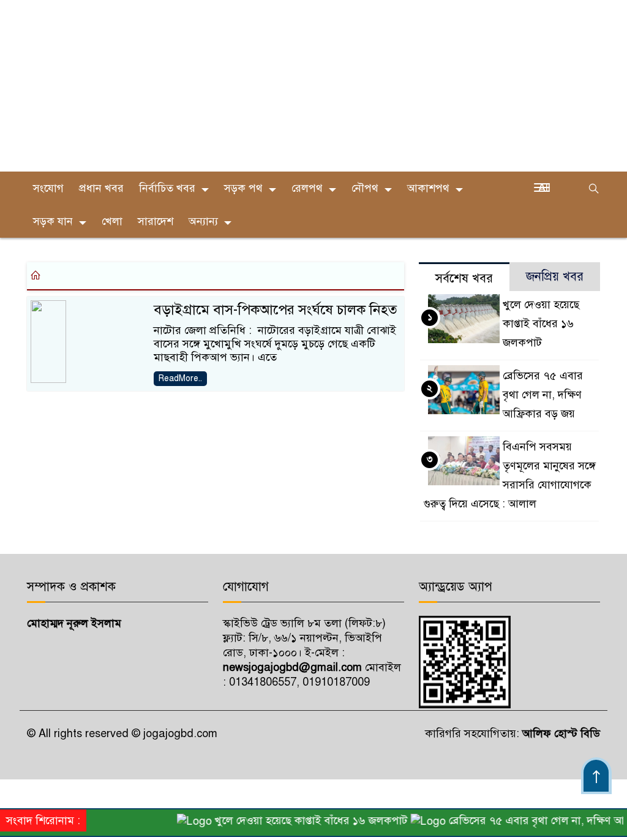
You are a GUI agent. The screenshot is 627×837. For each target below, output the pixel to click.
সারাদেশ (155, 221)
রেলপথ (307, 188)
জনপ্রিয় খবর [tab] (555, 276)
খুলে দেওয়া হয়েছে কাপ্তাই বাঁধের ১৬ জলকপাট (541, 323)
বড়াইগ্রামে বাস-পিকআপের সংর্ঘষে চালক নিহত (275, 310)
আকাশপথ (428, 188)
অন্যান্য (203, 221)
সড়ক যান (53, 221)
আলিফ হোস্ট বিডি (559, 733)
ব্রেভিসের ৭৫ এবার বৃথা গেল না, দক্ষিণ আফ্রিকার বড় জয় (543, 394)
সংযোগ (48, 188)
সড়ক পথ (243, 188)
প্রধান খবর (101, 188)
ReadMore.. (180, 378)
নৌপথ (364, 188)
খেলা (112, 221)
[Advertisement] (313, 86)
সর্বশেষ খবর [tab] (464, 278)
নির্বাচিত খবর (167, 188)
